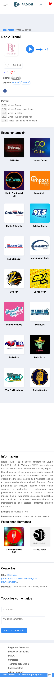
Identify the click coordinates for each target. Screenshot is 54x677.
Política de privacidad (18, 651)
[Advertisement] (27, 20)
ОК (49, 675)
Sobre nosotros (15, 668)
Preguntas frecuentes (18, 647)
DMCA (11, 655)
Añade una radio (16, 672)
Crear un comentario (14, 630)
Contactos (13, 660)
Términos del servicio (18, 664)
